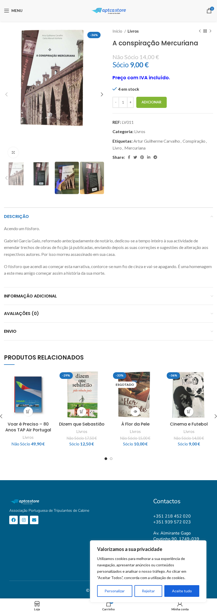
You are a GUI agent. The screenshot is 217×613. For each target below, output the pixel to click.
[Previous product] (199, 31)
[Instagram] (24, 520)
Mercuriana (135, 147)
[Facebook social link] (129, 157)
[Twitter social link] (135, 157)
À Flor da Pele (135, 424)
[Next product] (210, 31)
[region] (148, 571)
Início (117, 31)
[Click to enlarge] (13, 152)
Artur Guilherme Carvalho (156, 140)
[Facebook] (13, 520)
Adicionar (151, 102)
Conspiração (194, 140)
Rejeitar (148, 591)
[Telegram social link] (155, 157)
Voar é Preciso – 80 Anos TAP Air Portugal (28, 427)
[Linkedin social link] (149, 157)
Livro (117, 147)
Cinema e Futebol (189, 424)
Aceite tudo (182, 591)
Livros (133, 31)
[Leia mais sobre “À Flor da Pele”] (135, 411)
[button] (28, 411)
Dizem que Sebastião (82, 424)
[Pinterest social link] (142, 157)
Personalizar (115, 591)
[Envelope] (34, 520)
